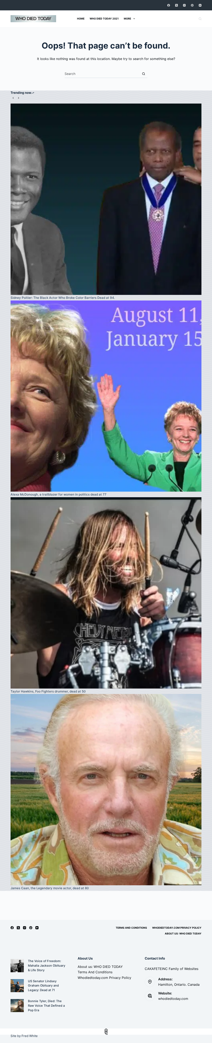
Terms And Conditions (131, 927)
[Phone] (106, 1033)
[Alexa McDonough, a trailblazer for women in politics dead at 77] (106, 396)
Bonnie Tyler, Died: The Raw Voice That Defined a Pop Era (46, 1005)
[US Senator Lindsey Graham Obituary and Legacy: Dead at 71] (17, 985)
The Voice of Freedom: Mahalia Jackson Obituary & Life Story (46, 965)
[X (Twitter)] (176, 5)
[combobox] (102, 74)
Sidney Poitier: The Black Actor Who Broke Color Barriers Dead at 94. (63, 298)
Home (80, 18)
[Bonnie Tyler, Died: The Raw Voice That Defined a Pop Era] (17, 1005)
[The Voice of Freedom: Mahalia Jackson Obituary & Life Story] (17, 965)
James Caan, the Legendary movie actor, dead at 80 (50, 888)
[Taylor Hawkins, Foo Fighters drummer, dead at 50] (106, 593)
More (127, 18)
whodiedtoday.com (173, 999)
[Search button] (143, 74)
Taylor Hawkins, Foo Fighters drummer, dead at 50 (48, 691)
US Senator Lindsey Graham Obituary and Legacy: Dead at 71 (43, 985)
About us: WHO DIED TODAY (183, 933)
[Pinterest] (192, 5)
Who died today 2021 (104, 18)
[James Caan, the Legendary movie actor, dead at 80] (106, 789)
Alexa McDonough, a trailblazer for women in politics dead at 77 (58, 494)
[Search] (200, 18)
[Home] (106, 1030)
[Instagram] (184, 5)
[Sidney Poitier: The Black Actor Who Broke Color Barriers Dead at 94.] (106, 199)
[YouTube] (200, 5)
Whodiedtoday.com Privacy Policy (176, 927)
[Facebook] (168, 5)
